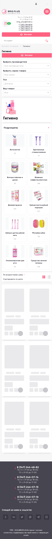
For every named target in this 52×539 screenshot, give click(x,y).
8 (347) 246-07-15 (27, 487)
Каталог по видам (10, 46)
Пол (5, 80)
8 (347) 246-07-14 (27, 477)
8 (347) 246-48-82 (28, 467)
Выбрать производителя (15, 62)
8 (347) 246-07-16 (27, 497)
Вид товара (8, 88)
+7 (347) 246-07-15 (25, 28)
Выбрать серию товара (14, 71)
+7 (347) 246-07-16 (25, 30)
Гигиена (26, 46)
